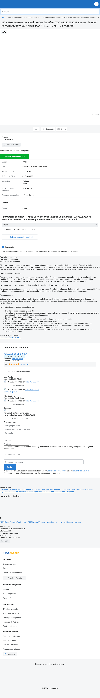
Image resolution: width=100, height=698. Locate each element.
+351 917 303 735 (32, 382)
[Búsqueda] (96, 11)
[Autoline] (9, 17)
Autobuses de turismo (16, 491)
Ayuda (5, 568)
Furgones (70, 491)
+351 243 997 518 (32, 390)
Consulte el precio (12, 145)
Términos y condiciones (12, 609)
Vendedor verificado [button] (15, 356)
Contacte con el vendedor (14, 157)
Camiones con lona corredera (55, 491)
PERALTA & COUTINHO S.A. (16, 354)
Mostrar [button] (21, 382)
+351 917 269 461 (32, 401)
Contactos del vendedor (12, 572)
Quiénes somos (9, 564)
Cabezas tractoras (16, 489)
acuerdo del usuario (81, 471)
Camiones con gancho (61, 489)
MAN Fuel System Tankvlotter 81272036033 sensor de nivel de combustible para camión (40, 522)
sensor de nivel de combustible (34, 167)
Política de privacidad (11, 613)
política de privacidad (56, 471)
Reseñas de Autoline (11, 622)
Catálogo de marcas (11, 626)
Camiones (4, 489)
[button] (96, 4)
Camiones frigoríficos (34, 491)
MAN (24, 162)
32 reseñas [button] (25, 364)
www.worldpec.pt (10, 392)
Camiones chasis (78, 489)
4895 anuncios (17, 359)
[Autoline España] (15, 4)
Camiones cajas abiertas (42, 489)
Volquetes (28, 489)
